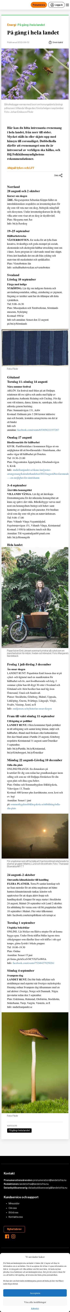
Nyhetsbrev (14, 1229)
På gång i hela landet (33, 32)
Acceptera (35, 1293)
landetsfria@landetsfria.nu (34, 1184)
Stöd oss (13, 1212)
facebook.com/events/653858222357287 (38, 429)
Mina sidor (14, 1203)
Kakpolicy (35, 1308)
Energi (11, 25)
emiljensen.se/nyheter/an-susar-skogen (32, 708)
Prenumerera (39, 4)
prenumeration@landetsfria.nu (49, 1180)
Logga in (59, 4)
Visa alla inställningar (35, 1302)
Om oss (13, 1208)
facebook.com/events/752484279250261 (33, 963)
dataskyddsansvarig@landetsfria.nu (47, 1187)
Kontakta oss (16, 1217)
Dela (56, 175)
